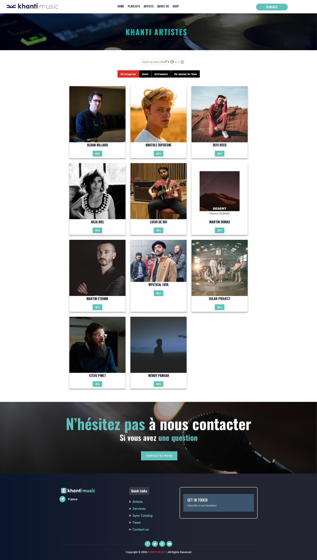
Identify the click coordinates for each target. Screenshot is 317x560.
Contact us (140, 529)
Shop (176, 6)
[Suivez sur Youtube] (169, 544)
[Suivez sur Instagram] (162, 544)
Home (121, 6)
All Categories (128, 74)
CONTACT (272, 7)
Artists (149, 6)
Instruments (161, 74)
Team (136, 523)
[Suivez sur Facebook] (148, 544)
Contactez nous (159, 455)
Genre (145, 74)
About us (163, 6)
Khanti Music (156, 552)
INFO (97, 153)
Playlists (134, 6)
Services (139, 509)
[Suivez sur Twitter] (155, 544)
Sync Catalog (142, 516)
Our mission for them (185, 74)
